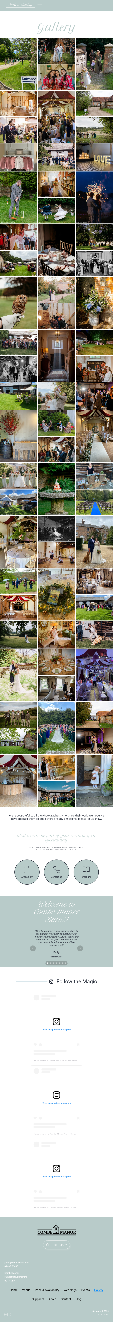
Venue (26, 1290)
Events (85, 1290)
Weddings (70, 1290)
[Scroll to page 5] (59, 963)
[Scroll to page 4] (56, 963)
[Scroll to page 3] (53, 963)
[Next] (80, 948)
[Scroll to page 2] (50, 963)
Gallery (98, 1290)
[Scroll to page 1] (47, 963)
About (52, 1299)
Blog (78, 1299)
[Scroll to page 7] (66, 963)
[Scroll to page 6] (62, 963)
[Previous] (33, 948)
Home (14, 1290)
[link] (20, 4)
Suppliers (38, 1299)
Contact (66, 1299)
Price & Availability (47, 1290)
